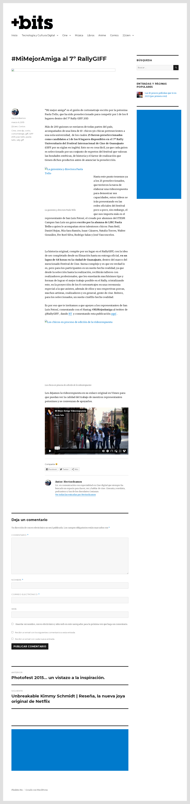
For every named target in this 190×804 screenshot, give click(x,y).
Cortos (22, 126)
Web (14, 609)
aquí (113, 313)
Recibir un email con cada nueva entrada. (35, 639)
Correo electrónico (25, 594)
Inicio (14, 35)
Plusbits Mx (17, 790)
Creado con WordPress (36, 790)
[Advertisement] (70, 750)
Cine (65, 35)
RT (70, 313)
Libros (90, 35)
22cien (126, 35)
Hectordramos (18, 118)
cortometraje (17, 134)
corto (27, 130)
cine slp (20, 130)
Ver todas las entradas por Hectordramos (75, 494)
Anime (102, 35)
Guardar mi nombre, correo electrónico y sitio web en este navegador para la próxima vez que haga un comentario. (71, 624)
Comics (114, 35)
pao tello (20, 137)
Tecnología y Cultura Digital (38, 35)
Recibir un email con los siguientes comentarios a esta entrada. (45, 632)
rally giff (20, 140)
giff (26, 134)
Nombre (17, 580)
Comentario (19, 535)
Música (79, 35)
